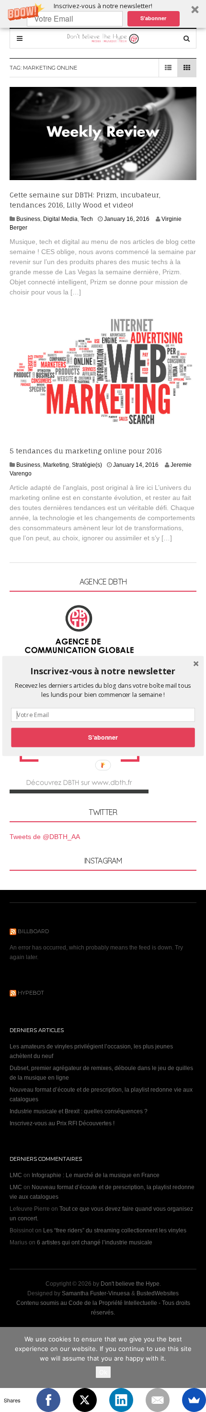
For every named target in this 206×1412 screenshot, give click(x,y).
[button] (103, 671)
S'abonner (103, 737)
